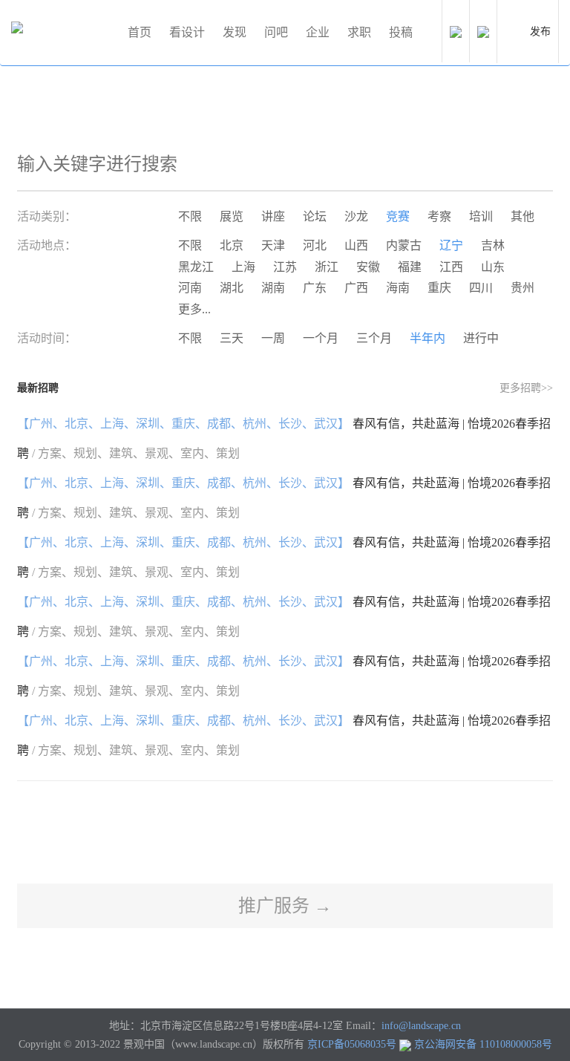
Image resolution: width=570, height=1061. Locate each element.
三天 (231, 338)
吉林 (493, 245)
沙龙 (356, 216)
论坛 (315, 216)
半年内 (427, 338)
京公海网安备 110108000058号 (483, 1044)
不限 (190, 216)
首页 (139, 32)
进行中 (481, 338)
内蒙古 (404, 245)
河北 (315, 245)
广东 (315, 287)
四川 (481, 287)
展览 (231, 216)
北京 (231, 245)
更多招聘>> (526, 388)
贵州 (522, 287)
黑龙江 (196, 267)
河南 (190, 287)
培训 (481, 216)
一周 (273, 338)
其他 (522, 216)
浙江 (326, 267)
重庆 (439, 287)
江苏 (285, 267)
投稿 (401, 32)
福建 (410, 267)
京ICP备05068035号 (351, 1044)
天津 (273, 245)
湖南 (273, 287)
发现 (234, 32)
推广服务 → (285, 905)
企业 (318, 32)
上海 (243, 267)
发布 (540, 31)
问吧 (276, 32)
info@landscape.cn (421, 1025)
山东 (493, 267)
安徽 (368, 267)
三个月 (374, 338)
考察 (439, 216)
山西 (356, 245)
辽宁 (451, 245)
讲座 (273, 216)
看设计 (187, 32)
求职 (359, 32)
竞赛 (398, 216)
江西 (451, 267)
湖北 (231, 287)
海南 (398, 287)
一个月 (320, 338)
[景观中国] (63, 33)
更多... (194, 309)
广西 (356, 287)
